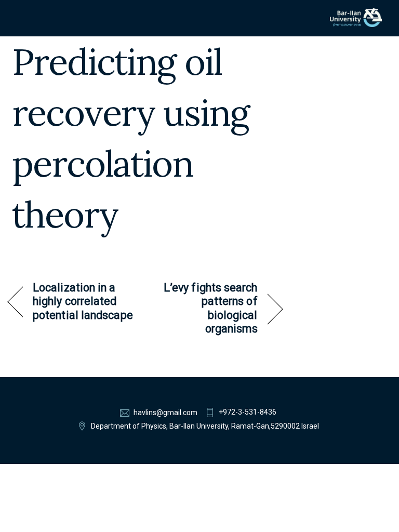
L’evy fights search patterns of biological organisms (205, 308)
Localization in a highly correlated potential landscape (83, 301)
